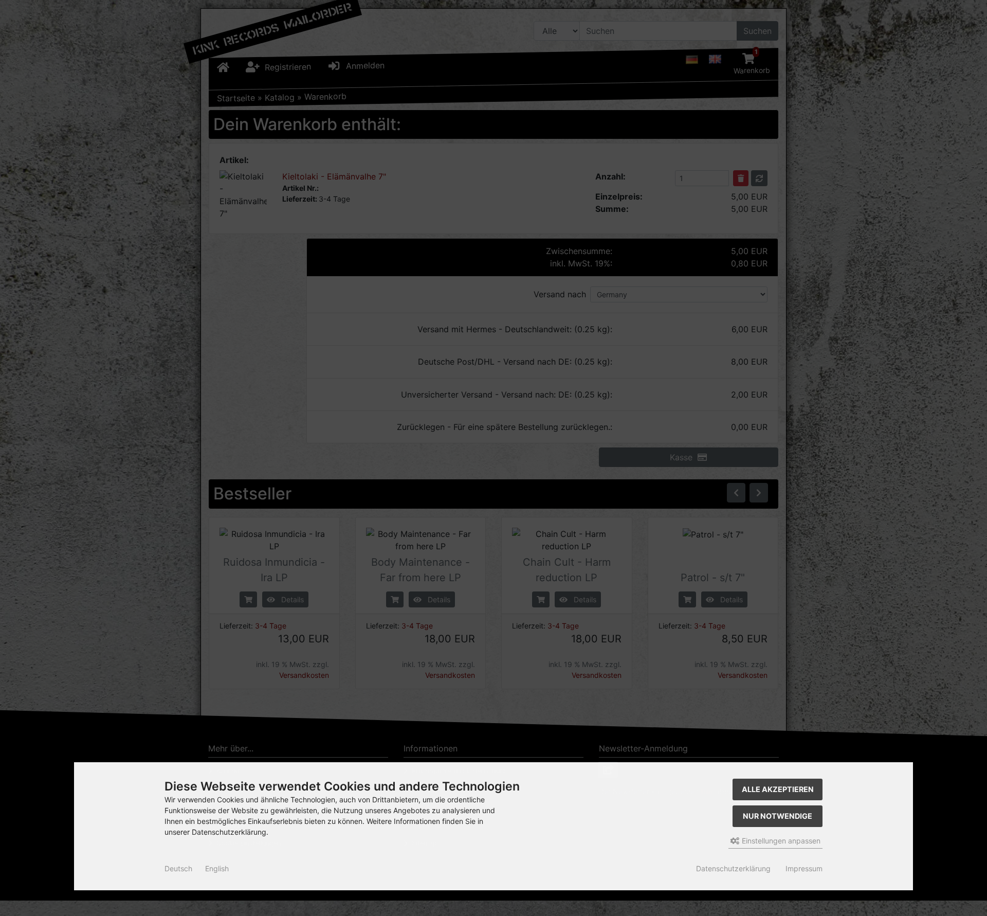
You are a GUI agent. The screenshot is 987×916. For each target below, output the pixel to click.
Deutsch (178, 868)
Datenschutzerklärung (733, 868)
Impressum (803, 868)
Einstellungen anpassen (780, 840)
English (217, 868)
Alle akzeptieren (778, 789)
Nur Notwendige (777, 816)
